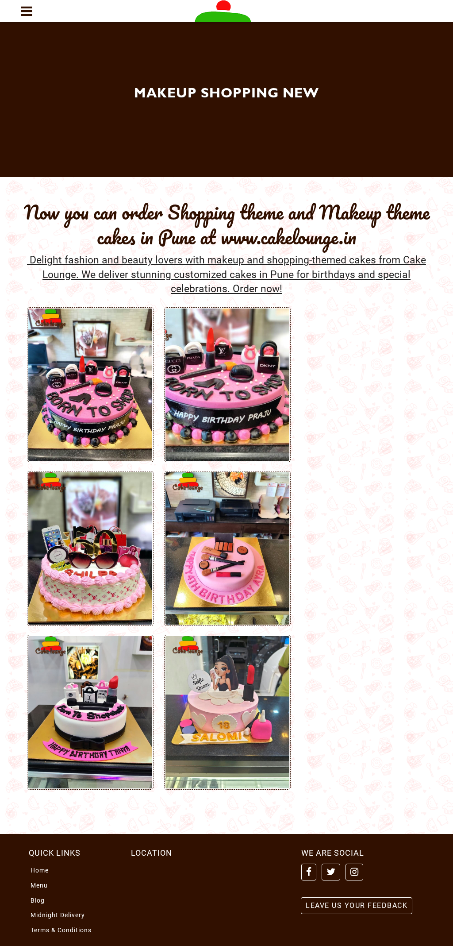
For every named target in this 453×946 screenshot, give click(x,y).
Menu (39, 885)
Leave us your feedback (356, 905)
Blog (38, 900)
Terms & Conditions (61, 930)
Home (40, 870)
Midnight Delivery (58, 915)
